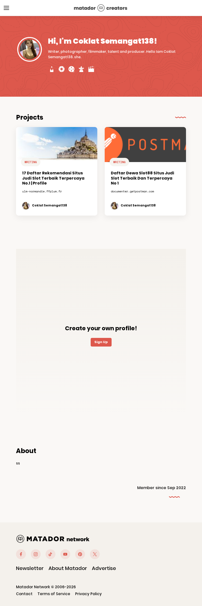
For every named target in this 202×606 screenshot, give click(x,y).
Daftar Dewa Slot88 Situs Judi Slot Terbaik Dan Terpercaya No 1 (142, 178)
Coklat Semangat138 (49, 205)
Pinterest (80, 554)
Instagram (36, 554)
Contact (24, 593)
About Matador (68, 568)
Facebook (21, 554)
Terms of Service (53, 593)
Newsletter (30, 568)
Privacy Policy (88, 593)
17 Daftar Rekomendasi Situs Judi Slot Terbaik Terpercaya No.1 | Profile (53, 178)
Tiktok (50, 554)
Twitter (95, 554)
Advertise (104, 568)
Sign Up (101, 342)
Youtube (65, 554)
